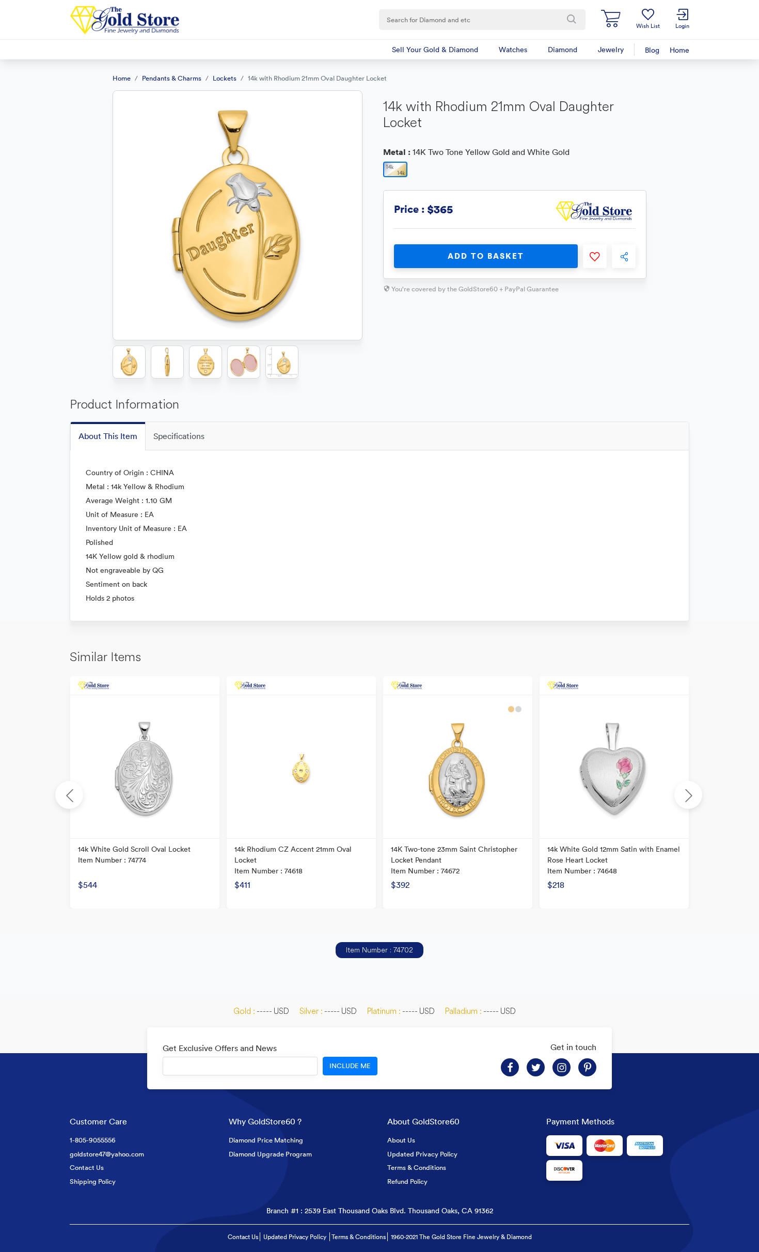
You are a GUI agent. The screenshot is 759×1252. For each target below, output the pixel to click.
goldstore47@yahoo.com (107, 1154)
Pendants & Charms (171, 78)
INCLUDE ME (350, 1065)
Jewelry (611, 49)
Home (679, 50)
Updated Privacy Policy (422, 1154)
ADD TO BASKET (486, 256)
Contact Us (87, 1167)
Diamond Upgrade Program (270, 1154)
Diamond (562, 49)
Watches (513, 49)
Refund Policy (407, 1181)
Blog (652, 50)
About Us (401, 1140)
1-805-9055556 (93, 1140)
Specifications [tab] (178, 436)
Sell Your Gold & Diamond (435, 49)
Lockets (224, 78)
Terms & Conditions (416, 1167)
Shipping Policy (93, 1181)
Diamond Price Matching (266, 1140)
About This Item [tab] (107, 436)
